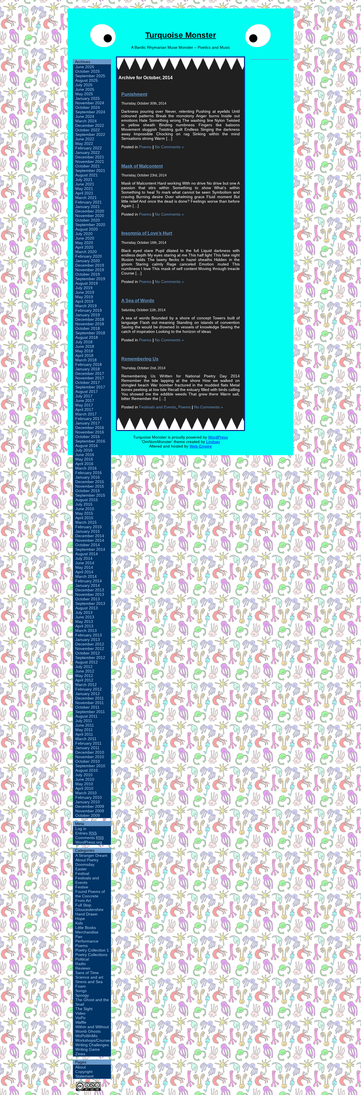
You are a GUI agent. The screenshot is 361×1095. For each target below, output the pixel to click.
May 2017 (84, 405)
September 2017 (90, 387)
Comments (89, 837)
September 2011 (90, 711)
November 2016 (89, 432)
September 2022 (90, 134)
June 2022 (84, 139)
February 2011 (88, 743)
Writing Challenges (92, 1045)
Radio (80, 963)
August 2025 (86, 80)
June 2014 (84, 563)
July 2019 (84, 288)
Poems (81, 945)
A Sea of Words (137, 300)
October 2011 (87, 707)
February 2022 (88, 148)
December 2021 (89, 157)
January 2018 (87, 369)
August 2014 (86, 554)
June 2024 (84, 116)
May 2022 (84, 143)
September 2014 (90, 549)
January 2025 (87, 98)
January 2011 (87, 748)
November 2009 (89, 811)
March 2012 (86, 684)
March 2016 (86, 468)
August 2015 (86, 499)
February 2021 (88, 202)
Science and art (89, 977)
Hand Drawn (86, 914)
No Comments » (169, 147)
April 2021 (84, 193)
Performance (86, 941)
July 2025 (84, 85)
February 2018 (88, 364)
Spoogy (82, 995)
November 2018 (89, 324)
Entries (86, 833)
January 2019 (87, 315)
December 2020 (89, 211)
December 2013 (89, 590)
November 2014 (89, 540)
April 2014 (84, 572)
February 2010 (88, 797)
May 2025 (84, 94)
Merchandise (86, 932)
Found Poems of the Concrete (90, 893)
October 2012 (87, 653)
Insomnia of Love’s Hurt (146, 233)
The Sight (84, 1008)
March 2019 (86, 306)
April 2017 (84, 409)
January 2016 (87, 477)
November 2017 (89, 378)
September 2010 (90, 766)
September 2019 (90, 278)
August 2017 (86, 391)
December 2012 (89, 644)
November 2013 (89, 594)
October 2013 (87, 599)
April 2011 (84, 734)
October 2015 (87, 490)
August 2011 (86, 716)
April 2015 (84, 518)
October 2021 (87, 166)
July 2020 (84, 233)
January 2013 (87, 639)
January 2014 (87, 585)
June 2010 (84, 779)
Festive (81, 887)
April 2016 (84, 463)
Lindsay (213, 441)
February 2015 (88, 527)
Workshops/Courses (93, 1040)
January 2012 (87, 693)
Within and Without (92, 1027)
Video (80, 1013)
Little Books (85, 927)
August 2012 (86, 662)
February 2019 (88, 310)
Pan (78, 936)
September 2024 (90, 112)
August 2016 (86, 445)
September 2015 (90, 495)
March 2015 (86, 522)
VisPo (80, 1018)
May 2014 (84, 567)
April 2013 (84, 626)
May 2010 (84, 784)
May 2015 (84, 513)
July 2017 (84, 396)
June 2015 (84, 508)
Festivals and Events (87, 880)
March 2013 (86, 630)
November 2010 (89, 757)
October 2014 (87, 545)
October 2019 (87, 274)
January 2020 (87, 260)
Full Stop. (83, 905)
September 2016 (90, 441)
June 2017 (84, 400)
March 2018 (86, 360)
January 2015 (87, 531)
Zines (80, 1054)
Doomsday (84, 864)
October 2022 (87, 130)
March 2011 (85, 738)
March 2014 (86, 576)
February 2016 (88, 472)
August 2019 (86, 283)
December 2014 (89, 536)
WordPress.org (88, 842)
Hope (80, 918)
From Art (83, 900)
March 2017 (86, 414)
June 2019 (84, 292)
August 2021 (86, 175)
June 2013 (84, 617)
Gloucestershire (89, 909)
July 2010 (84, 775)
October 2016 (87, 436)
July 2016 (84, 450)
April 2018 (84, 355)
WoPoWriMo (86, 1036)
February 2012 (88, 689)
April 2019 (84, 301)
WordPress (218, 437)
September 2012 (90, 657)
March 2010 (86, 793)
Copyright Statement (84, 1073)
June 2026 (84, 67)
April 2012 (84, 680)
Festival (82, 873)
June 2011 (84, 725)
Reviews (82, 968)
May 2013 (84, 621)
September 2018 (90, 333)
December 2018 (89, 319)
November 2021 (89, 161)
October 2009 (87, 815)
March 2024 (86, 121)
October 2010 (87, 761)
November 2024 (89, 103)
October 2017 (87, 382)
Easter (81, 869)
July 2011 (83, 720)
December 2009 (89, 806)
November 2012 (89, 648)
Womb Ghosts (88, 1031)
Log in (80, 828)
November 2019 (89, 269)
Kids (79, 923)
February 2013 (88, 635)
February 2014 (88, 581)
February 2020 (88, 256)
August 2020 (86, 229)
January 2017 (87, 423)
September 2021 (90, 170)
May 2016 (84, 459)
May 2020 (84, 242)
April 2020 (84, 247)
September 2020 (90, 224)
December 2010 (89, 752)
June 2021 (84, 184)
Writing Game (87, 1049)
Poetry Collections (91, 954)
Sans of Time (87, 972)
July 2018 (84, 342)
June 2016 (84, 454)
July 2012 (84, 666)
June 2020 (84, 238)
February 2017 (88, 418)
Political (82, 959)
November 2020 (89, 215)
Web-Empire (201, 446)
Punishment (134, 94)
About (80, 1067)
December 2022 (89, 125)
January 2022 (87, 152)
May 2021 (84, 188)
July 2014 (84, 558)
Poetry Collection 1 (92, 950)
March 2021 (86, 197)
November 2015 (89, 486)
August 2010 (86, 770)
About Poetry (86, 860)
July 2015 (84, 504)
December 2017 (89, 373)
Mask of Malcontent (142, 166)
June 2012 (84, 671)
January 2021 (87, 206)
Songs (81, 990)
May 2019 (84, 297)
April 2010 (84, 788)
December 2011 (89, 698)
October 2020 (87, 220)
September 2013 (90, 603)
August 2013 (86, 608)
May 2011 (84, 729)
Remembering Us (140, 358)
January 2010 (87, 802)
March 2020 (86, 251)
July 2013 (84, 612)
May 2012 (84, 675)
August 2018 (86, 337)
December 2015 (89, 481)
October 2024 (87, 107)
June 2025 (84, 89)
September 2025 (90, 76)
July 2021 (84, 179)
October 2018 (87, 328)
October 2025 (87, 71)
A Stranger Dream (91, 855)
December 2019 (89, 265)
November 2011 (89, 702)
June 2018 (84, 346)
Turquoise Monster (180, 35)
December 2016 (89, 427)
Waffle (80, 1022)
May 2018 (84, 351)
